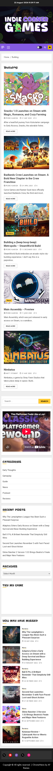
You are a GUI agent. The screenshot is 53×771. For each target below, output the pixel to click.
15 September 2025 (31, 741)
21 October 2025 (30, 701)
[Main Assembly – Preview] (26, 287)
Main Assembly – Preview (19, 309)
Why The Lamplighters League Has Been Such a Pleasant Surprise (34, 635)
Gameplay (7, 476)
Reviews (10, 233)
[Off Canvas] (2, 47)
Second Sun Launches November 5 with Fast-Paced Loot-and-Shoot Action (36, 695)
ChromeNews (39, 764)
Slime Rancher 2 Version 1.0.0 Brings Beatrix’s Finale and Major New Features (35, 715)
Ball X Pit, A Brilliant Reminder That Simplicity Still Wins (36, 675)
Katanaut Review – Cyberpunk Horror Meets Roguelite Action (34, 735)
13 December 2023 (29, 250)
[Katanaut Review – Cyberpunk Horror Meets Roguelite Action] (11, 734)
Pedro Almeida (12, 118)
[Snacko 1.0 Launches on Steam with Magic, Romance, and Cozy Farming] (26, 88)
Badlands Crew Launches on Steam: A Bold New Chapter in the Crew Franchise (26, 178)
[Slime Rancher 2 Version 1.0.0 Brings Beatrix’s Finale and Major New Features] (11, 714)
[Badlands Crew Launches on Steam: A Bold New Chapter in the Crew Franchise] (26, 152)
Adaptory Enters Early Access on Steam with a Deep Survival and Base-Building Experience (34, 655)
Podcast (6, 493)
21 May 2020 (27, 373)
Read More (10, 131)
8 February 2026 (31, 663)
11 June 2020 (27, 313)
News (9, 102)
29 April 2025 (27, 186)
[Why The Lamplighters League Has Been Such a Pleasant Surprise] (11, 634)
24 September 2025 (31, 721)
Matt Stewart (12, 373)
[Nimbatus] (26, 347)
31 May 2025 (27, 118)
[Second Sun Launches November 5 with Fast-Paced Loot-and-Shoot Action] (11, 694)
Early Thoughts (9, 470)
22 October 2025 (31, 681)
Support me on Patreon (50, 47)
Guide (5, 481)
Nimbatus (9, 369)
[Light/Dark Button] (39, 47)
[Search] (45, 47)
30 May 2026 (29, 641)
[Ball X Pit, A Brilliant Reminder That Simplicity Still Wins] (11, 674)
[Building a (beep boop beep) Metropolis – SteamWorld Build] (26, 220)
